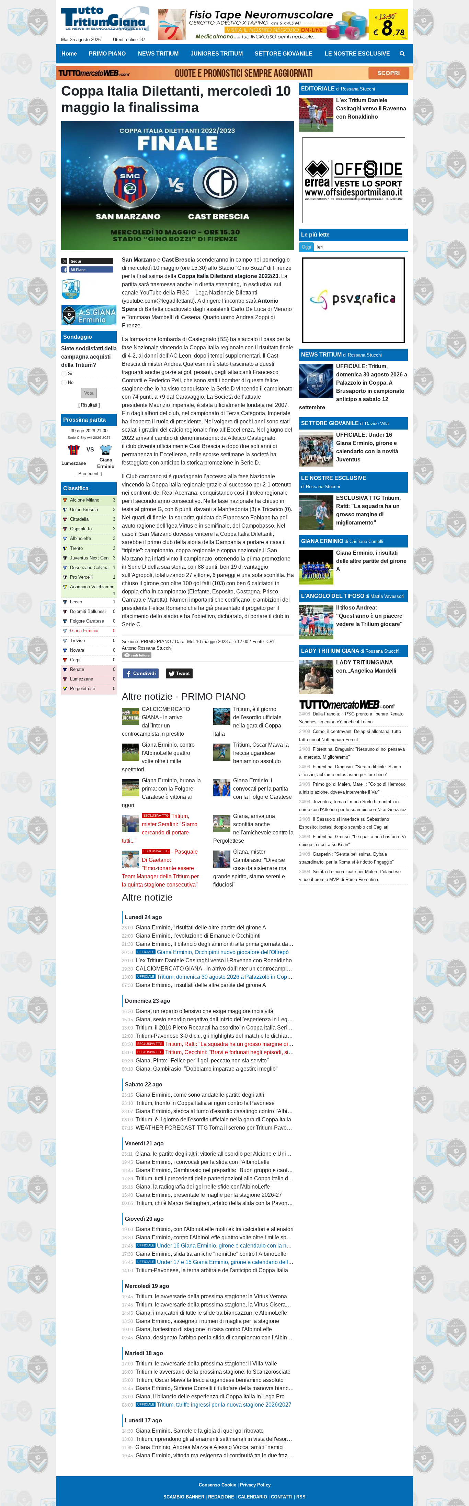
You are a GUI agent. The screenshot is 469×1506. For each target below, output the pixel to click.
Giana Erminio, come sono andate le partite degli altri (200, 1095)
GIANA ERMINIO (322, 541)
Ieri (320, 247)
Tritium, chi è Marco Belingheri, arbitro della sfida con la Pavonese (216, 1203)
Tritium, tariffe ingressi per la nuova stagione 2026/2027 (214, 1405)
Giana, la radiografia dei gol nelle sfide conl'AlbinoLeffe (203, 1187)
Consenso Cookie (217, 1484)
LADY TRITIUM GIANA (330, 651)
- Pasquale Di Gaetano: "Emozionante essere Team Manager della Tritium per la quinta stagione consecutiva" (160, 868)
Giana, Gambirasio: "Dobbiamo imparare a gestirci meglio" (207, 1069)
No (70, 382)
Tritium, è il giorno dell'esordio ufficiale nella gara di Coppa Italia (213, 1119)
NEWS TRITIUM (321, 355)
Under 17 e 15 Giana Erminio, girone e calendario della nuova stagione (233, 1262)
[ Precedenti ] (89, 473)
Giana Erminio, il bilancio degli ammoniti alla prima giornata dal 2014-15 (223, 944)
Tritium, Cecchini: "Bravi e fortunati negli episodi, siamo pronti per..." (233, 1052)
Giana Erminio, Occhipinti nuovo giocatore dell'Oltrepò (213, 952)
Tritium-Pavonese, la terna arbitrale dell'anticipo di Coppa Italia (212, 1270)
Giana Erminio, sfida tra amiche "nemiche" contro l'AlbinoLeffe (211, 1254)
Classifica (76, 488)
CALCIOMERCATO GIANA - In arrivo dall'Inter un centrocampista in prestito (227, 969)
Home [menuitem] (69, 54)
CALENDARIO (252, 1496)
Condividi (144, 673)
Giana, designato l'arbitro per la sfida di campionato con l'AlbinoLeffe (219, 1337)
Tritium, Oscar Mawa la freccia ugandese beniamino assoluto (261, 753)
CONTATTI (282, 1496)
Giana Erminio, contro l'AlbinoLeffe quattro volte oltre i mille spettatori (219, 1237)
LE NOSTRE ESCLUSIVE (333, 478)
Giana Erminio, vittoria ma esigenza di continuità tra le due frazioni (216, 1455)
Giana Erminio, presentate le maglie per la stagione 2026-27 (209, 1195)
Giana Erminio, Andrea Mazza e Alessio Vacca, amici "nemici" (210, 1447)
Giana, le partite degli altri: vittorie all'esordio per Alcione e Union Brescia (223, 1154)
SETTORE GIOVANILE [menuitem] (283, 54)
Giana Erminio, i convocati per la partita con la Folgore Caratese (262, 789)
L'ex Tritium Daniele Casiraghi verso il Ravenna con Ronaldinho (214, 960)
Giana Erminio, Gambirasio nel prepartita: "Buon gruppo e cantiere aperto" (226, 1170)
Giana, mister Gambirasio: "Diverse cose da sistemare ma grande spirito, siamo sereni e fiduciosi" (249, 868)
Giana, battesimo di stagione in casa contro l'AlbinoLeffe (204, 1329)
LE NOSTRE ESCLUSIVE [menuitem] (357, 54)
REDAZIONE (221, 1496)
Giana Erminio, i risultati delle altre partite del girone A (201, 927)
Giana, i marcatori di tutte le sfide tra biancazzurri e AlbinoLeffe (211, 1313)
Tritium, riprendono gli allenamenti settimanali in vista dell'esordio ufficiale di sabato (237, 1439)
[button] (89, 393)
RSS (301, 1496)
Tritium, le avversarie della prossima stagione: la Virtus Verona (211, 1296)
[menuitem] (402, 54)
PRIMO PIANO (156, 641)
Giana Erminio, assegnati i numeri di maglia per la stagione (207, 1321)
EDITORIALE (318, 89)
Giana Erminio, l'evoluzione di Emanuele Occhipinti (198, 936)
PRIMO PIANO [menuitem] (107, 54)
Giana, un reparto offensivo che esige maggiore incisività (204, 1011)
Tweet (182, 673)
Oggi (306, 247)
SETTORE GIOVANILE (330, 423)
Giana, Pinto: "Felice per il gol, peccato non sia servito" (202, 1060)
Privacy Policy (255, 1484)
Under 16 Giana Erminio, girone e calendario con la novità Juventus (229, 1246)
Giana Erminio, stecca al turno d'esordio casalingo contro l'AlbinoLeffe (221, 1111)
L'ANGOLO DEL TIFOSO (332, 596)
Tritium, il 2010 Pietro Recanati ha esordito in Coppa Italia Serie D (216, 1028)
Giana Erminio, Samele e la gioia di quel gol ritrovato (200, 1431)
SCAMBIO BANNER (183, 1496)
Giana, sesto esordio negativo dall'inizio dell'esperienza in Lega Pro (218, 1019)
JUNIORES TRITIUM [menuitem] (217, 54)
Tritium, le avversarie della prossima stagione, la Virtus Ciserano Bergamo (226, 1305)
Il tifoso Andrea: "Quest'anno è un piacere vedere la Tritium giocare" (369, 616)
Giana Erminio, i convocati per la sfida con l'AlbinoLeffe (203, 1162)
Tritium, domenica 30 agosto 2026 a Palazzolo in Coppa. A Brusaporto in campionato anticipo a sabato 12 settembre (288, 977)
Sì (70, 373)
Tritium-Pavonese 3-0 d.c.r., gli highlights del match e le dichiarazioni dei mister (231, 1036)
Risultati (89, 405)
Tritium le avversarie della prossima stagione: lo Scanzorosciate (213, 1372)
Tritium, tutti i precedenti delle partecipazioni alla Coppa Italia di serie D (222, 1178)
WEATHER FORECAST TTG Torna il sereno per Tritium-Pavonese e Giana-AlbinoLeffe (242, 1128)
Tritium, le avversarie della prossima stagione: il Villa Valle (206, 1363)
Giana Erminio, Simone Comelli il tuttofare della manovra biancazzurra (221, 1388)
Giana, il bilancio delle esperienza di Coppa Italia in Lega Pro (210, 1396)
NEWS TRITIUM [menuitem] (158, 54)
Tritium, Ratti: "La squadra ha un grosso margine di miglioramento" (231, 1044)
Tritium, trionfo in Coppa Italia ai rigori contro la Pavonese (205, 1103)
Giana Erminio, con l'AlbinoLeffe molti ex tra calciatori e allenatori (215, 1229)
